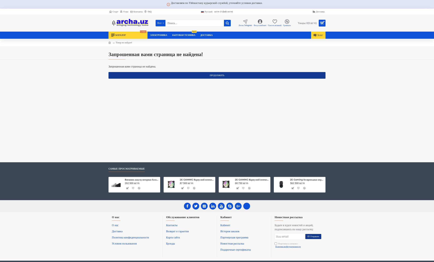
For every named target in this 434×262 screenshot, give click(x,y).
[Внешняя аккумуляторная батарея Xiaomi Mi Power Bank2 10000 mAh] (116, 184)
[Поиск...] (227, 23)
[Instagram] (204, 206)
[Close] (266, 4)
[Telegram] (246, 206)
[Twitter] (195, 206)
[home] (109, 42)
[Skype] (229, 206)
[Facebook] (187, 206)
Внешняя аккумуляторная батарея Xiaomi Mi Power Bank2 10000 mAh (142, 179)
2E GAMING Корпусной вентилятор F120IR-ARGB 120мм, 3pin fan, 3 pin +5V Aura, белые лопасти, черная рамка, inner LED (252, 179)
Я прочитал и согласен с (288, 245)
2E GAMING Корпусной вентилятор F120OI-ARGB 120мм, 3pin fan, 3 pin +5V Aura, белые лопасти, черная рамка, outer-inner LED (197, 179)
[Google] (238, 206)
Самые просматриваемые (126, 168)
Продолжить (217, 75)
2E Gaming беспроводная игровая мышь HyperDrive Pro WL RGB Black (307, 179)
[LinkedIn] (212, 206)
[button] (127, 188)
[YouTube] (221, 206)
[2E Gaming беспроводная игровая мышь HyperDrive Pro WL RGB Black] (281, 184)
